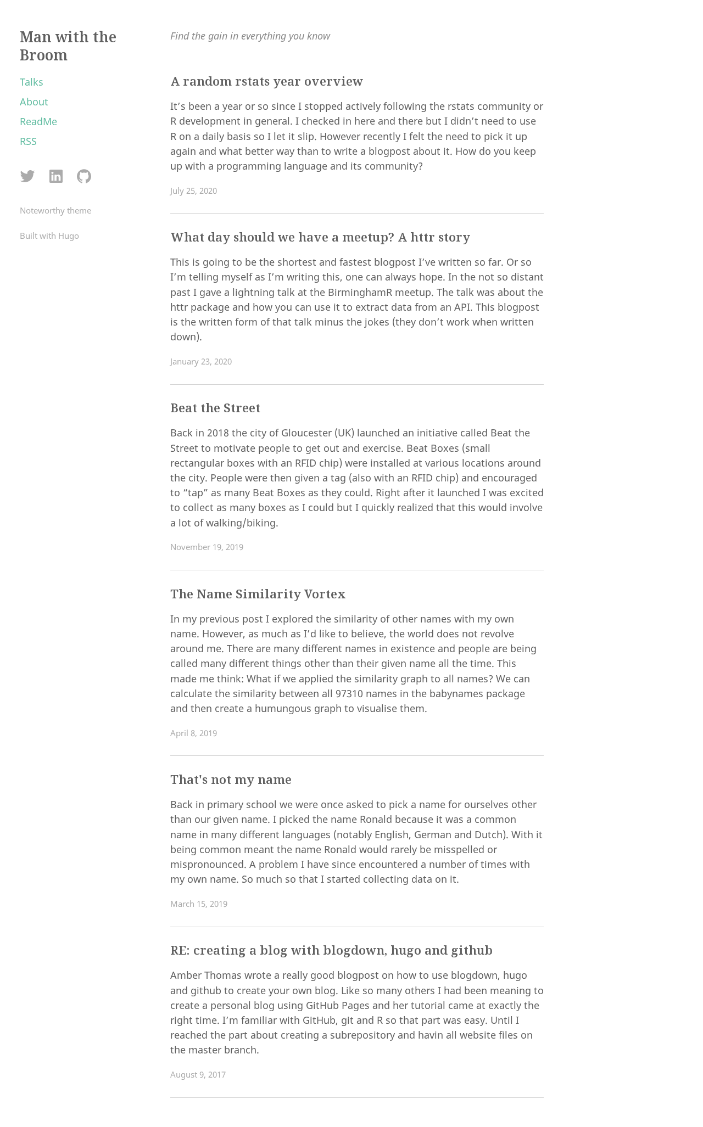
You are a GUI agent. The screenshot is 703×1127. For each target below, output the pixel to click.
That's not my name (231, 779)
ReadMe (38, 121)
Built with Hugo (49, 235)
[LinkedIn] (56, 177)
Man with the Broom (68, 46)
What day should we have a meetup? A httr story (320, 237)
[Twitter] (28, 177)
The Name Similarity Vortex (258, 594)
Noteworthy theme (55, 210)
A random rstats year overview (266, 81)
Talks (31, 81)
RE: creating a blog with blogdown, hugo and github (331, 950)
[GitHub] (84, 177)
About (34, 101)
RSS (28, 141)
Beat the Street (215, 408)
